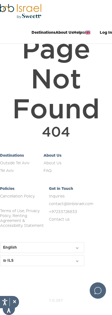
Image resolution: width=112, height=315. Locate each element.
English (10, 247)
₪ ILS (8, 260)
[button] (14, 302)
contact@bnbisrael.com (71, 204)
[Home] (27, 11)
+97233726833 (63, 212)
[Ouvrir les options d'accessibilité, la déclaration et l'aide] (5, 302)
